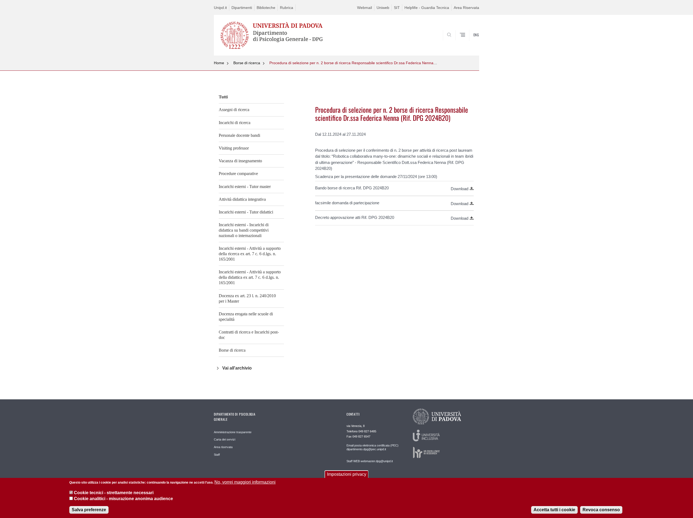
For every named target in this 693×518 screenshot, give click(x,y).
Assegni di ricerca (234, 109)
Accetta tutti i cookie (554, 509)
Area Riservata (466, 7)
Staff (217, 454)
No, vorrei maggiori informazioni (245, 482)
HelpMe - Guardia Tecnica (426, 7)
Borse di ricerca (246, 63)
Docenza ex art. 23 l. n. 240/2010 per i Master (247, 298)
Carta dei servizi (224, 439)
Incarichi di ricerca (234, 122)
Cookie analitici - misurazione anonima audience (123, 498)
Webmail (364, 7)
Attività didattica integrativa (242, 199)
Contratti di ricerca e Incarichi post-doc (249, 335)
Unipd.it (220, 7)
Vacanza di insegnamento (240, 160)
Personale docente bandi (239, 135)
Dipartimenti (241, 7)
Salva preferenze (89, 509)
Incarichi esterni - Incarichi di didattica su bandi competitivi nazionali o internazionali (244, 230)
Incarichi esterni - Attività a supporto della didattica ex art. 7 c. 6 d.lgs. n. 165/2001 (250, 277)
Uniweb (383, 7)
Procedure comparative (238, 173)
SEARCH (469, 42)
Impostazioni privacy (346, 474)
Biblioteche (266, 7)
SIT (397, 7)
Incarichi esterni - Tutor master (245, 186)
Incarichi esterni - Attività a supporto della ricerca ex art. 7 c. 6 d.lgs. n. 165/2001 (250, 253)
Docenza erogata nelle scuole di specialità (246, 317)
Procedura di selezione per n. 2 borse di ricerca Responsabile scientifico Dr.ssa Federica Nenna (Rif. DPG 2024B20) (369, 63)
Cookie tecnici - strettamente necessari (113, 492)
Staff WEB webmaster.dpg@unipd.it (369, 461)
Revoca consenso (601, 509)
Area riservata (223, 447)
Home (219, 63)
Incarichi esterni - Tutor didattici (246, 212)
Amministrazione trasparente (232, 432)
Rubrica (286, 7)
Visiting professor (234, 148)
